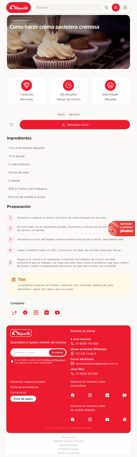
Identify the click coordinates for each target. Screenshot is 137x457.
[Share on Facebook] (25, 313)
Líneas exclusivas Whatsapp (89, 349)
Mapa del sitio (68, 437)
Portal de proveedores (24, 387)
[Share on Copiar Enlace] (15, 313)
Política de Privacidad (54, 360)
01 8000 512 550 (87, 373)
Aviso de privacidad (68, 445)
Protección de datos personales (68, 441)
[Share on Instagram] (36, 313)
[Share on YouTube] (57, 313)
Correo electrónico (82, 359)
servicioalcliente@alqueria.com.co (97, 363)
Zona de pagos (23, 398)
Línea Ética (77, 369)
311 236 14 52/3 (86, 353)
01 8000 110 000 (87, 343)
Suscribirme (57, 353)
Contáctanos (18, 392)
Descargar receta (78, 124)
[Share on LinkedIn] (47, 313)
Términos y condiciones (68, 453)
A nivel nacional (81, 339)
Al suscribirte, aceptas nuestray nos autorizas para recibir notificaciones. (40, 361)
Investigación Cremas (69, 449)
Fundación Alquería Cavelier (27, 381)
